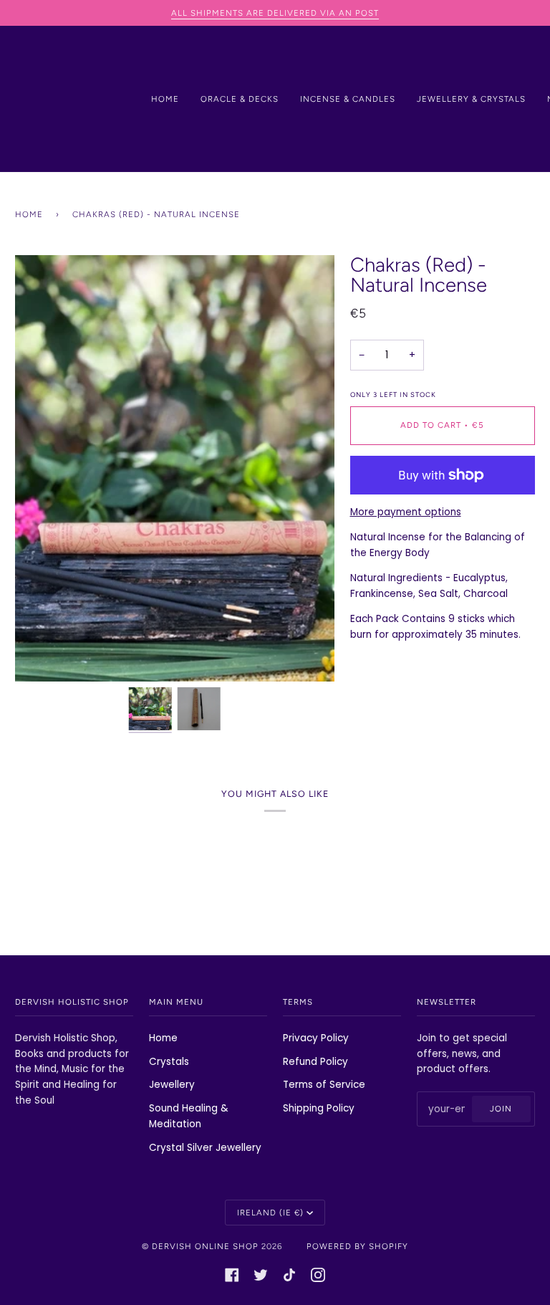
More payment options (405, 512)
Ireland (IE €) (270, 1213)
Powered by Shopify (357, 1246)
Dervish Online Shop (205, 1246)
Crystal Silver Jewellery (205, 1148)
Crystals (169, 1062)
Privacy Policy (316, 1038)
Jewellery (172, 1084)
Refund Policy (315, 1062)
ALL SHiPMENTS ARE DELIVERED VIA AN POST (275, 13)
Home (29, 214)
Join (501, 1109)
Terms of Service (324, 1084)
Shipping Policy (318, 1108)
